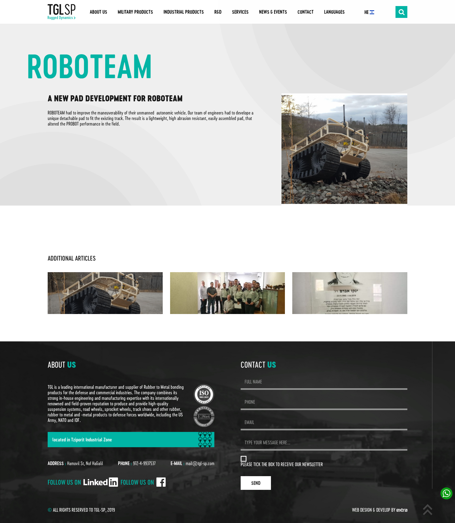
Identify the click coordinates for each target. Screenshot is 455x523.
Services (240, 12)
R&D (217, 12)
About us (98, 12)
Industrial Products (184, 12)
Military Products (135, 12)
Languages (334, 12)
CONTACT (306, 12)
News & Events (273, 12)
